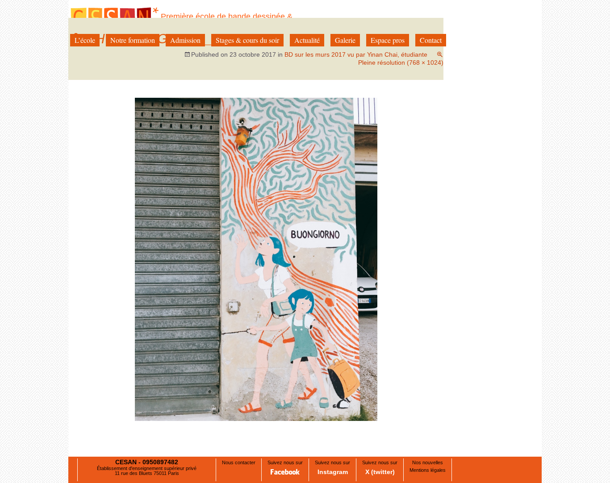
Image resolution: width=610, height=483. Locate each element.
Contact (431, 40)
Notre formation (132, 40)
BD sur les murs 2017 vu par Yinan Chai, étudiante (355, 54)
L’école (85, 40)
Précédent (92, 129)
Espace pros (388, 40)
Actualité (307, 40)
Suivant (423, 129)
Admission (185, 40)
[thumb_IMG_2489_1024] (256, 259)
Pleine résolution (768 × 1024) (400, 62)
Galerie (345, 40)
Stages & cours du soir (247, 40)
